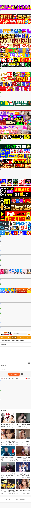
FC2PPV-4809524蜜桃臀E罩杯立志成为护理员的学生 (8, 474)
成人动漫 (25, 337)
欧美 (20, 337)
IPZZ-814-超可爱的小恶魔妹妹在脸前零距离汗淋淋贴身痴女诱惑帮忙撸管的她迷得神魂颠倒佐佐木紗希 (8, 443)
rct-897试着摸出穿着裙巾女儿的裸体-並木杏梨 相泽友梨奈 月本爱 (23, 475)
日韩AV (7, 337)
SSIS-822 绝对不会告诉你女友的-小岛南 (23, 491)
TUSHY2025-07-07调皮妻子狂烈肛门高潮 (23, 441)
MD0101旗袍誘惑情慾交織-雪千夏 (7, 458)
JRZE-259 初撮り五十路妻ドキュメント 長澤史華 (23, 458)
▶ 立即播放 (14, 374)
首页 (2, 337)
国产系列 (14, 337)
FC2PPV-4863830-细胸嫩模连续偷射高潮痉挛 (23, 425)
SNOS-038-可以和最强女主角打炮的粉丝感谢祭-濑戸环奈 (8, 492)
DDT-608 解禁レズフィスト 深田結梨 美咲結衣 (7, 425)
